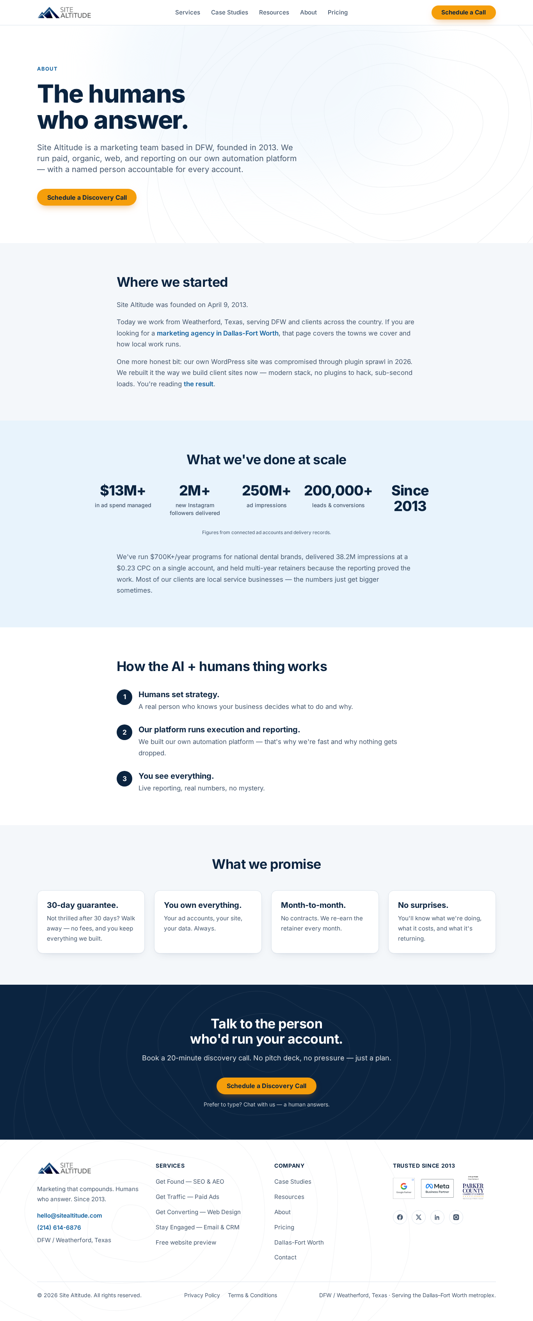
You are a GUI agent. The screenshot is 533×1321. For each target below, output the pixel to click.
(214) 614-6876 (59, 1227)
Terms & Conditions (252, 1295)
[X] (419, 1217)
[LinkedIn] (437, 1217)
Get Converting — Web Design (198, 1212)
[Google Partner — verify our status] (404, 1188)
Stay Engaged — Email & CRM (198, 1227)
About (308, 12)
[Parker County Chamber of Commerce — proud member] (473, 1188)
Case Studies (229, 12)
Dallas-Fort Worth (299, 1242)
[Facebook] (400, 1217)
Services (187, 12)
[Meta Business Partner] (437, 1188)
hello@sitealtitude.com (69, 1215)
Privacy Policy (202, 1295)
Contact (285, 1257)
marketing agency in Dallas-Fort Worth (218, 333)
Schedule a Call (463, 12)
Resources (274, 12)
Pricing (338, 12)
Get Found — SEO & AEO (190, 1181)
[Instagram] (456, 1217)
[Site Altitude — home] (64, 12)
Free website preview (186, 1242)
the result (198, 384)
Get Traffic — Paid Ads (187, 1196)
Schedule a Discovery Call (87, 197)
